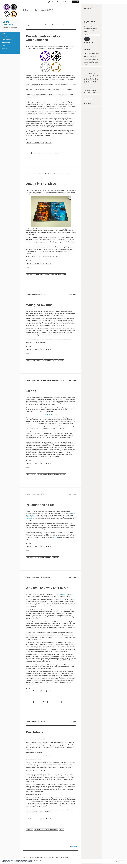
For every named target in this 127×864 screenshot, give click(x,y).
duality (36, 274)
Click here (86, 90)
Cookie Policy (29, 861)
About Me (4, 48)
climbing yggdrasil (42, 474)
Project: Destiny (55, 24)
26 (84, 82)
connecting (30, 701)
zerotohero (56, 557)
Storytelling (5, 42)
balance (29, 360)
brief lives (29, 274)
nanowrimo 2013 (39, 829)
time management (37, 360)
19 (84, 81)
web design (41, 557)
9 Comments (72, 380)
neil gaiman (53, 274)
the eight (51, 153)
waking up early (48, 360)
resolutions (54, 829)
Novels (48, 24)
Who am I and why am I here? (47, 587)
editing (51, 474)
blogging (33, 557)
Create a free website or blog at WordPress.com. (34, 857)
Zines (3, 45)
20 (86, 81)
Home (3, 33)
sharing (45, 701)
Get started (75, 1)
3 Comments (72, 721)
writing (57, 153)
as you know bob (31, 474)
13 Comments (72, 294)
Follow (87, 39)
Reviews (62, 173)
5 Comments (72, 577)
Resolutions (34, 732)
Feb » (89, 85)
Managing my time (39, 305)
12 (84, 79)
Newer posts (74, 846)
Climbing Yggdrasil (46, 380)
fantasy (29, 153)
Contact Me (5, 52)
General (43, 494)
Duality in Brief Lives (41, 183)
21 (89, 81)
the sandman (61, 274)
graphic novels (44, 274)
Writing (28, 25)
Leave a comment (71, 24)
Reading (62, 24)
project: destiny (42, 153)
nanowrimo (37, 701)
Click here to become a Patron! (91, 53)
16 (93, 79)
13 (86, 79)
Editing (53, 380)
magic (34, 153)
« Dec (85, 85)
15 (91, 79)
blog (28, 557)
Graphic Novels (50, 173)
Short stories (6, 39)
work (56, 360)
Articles (4, 36)
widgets (48, 557)
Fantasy (44, 24)
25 (97, 81)
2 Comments (72, 494)
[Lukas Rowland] (10, 17)
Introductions (63, 594)
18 (97, 79)
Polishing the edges (40, 504)
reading (57, 474)
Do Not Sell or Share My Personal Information (57, 857)
